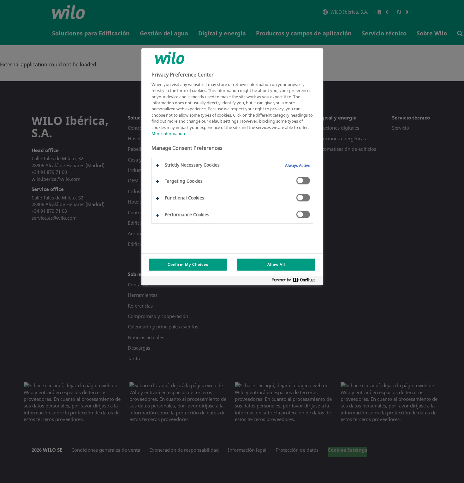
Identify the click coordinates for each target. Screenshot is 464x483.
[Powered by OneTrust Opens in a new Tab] (296, 281)
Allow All (276, 264)
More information (168, 134)
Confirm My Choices (188, 264)
